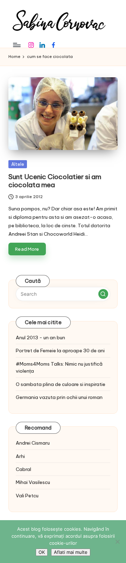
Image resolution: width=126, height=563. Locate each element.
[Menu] (16, 45)
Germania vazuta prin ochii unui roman (59, 397)
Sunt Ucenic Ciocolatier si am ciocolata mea (54, 180)
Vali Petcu (27, 495)
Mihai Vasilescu (33, 482)
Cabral (23, 469)
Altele (17, 164)
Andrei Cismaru (33, 443)
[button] (103, 294)
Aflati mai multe (71, 552)
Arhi (20, 456)
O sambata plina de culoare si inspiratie (60, 384)
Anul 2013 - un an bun (40, 337)
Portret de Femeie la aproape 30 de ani (60, 350)
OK (41, 552)
